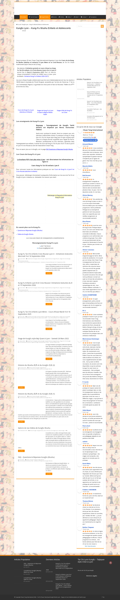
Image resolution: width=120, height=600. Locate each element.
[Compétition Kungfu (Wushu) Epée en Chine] (18, 580)
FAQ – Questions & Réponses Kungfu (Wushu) (36, 457)
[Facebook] (102, 597)
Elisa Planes (87, 221)
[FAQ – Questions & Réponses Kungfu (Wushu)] (18, 566)
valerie (85, 441)
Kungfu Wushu (45, 17)
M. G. (84, 310)
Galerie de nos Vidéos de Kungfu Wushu (34, 428)
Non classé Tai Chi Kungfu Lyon (51, 430)
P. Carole (85, 382)
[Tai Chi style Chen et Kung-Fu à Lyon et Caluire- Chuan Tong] (60, 8)
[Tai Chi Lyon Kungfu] (92, 567)
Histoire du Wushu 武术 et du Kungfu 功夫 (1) (36, 394)
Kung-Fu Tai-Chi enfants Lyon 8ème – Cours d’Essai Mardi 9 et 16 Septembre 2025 (94, 103)
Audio (76, 17)
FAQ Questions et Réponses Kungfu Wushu (59, 149)
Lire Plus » (49, 273)
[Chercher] (102, 26)
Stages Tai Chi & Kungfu (65, 258)
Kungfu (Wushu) (48, 258)
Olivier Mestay (88, 195)
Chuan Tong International (93, 130)
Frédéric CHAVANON (89, 490)
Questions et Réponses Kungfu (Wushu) (30, 230)
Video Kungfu (62, 430)
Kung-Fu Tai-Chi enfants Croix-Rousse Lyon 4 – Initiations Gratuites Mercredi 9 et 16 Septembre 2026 (59, 567)
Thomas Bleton (88, 501)
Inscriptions (93, 17)
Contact (84, 17)
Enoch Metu (87, 463)
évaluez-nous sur (89, 140)
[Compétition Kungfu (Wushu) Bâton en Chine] (18, 573)
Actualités (17, 17)
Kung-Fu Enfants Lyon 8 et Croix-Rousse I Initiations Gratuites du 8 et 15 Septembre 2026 (63, 577)
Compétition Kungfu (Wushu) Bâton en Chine (32, 571)
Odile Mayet (87, 410)
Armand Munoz (88, 144)
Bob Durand (87, 175)
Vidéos (69, 17)
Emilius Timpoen (88, 527)
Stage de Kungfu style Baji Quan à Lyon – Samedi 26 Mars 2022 (43, 338)
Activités (24, 17)
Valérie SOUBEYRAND (90, 295)
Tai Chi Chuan (34, 17)
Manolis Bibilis (88, 166)
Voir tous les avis (90, 546)
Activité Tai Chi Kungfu (32, 258)
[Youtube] (103, 597)
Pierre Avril (86, 426)
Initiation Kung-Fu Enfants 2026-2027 (36, 76)
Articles (62, 17)
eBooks (55, 17)
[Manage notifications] (110, 562)
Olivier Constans (88, 250)
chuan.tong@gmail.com (46, 248)
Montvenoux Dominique (91, 339)
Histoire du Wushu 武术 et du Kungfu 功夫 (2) (36, 365)
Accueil (19, 24)
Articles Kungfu (41, 258)
